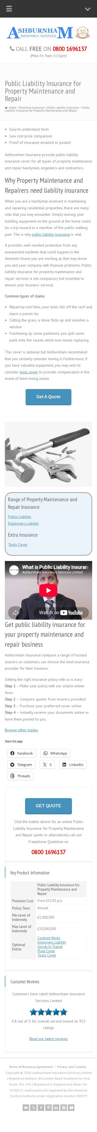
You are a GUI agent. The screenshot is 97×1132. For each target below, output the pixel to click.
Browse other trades (21, 730)
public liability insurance (51, 234)
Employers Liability (23, 523)
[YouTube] (71, 1107)
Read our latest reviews (48, 1038)
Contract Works (48, 938)
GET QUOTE (48, 806)
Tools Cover (18, 544)
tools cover (29, 372)
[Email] (26, 1107)
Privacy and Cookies (71, 1067)
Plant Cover (46, 951)
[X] (33, 1107)
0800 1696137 (49, 852)
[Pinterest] (48, 1107)
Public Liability (19, 516)
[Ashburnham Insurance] (48, 38)
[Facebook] (41, 1107)
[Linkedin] (56, 1107)
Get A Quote (48, 396)
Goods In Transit (50, 946)
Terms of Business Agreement (31, 1067)
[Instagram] (63, 1107)
